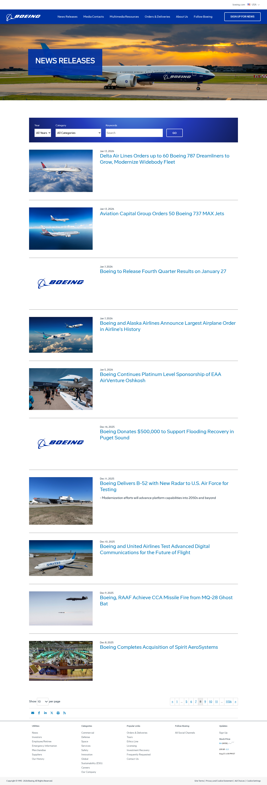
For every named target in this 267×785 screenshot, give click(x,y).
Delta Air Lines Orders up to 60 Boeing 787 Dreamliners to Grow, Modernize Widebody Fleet (164, 159)
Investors (37, 737)
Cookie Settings (253, 781)
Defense (85, 737)
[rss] (64, 713)
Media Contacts (93, 16)
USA (254, 4)
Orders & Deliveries (156, 18)
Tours (130, 737)
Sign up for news (242, 16)
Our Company (88, 772)
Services (85, 745)
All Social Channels (185, 732)
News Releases (68, 16)
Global (84, 759)
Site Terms (199, 781)
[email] (32, 713)
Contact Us (133, 759)
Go (175, 133)
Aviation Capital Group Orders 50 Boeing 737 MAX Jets (162, 214)
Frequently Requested (139, 754)
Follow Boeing (203, 16)
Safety (84, 750)
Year (37, 125)
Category (61, 125)
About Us (180, 18)
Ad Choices (240, 781)
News (35, 732)
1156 (229, 701)
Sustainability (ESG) (91, 763)
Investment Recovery (138, 750)
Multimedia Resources (123, 18)
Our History (38, 759)
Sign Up (223, 732)
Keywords (111, 125)
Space (84, 741)
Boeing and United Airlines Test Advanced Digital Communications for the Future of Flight (155, 549)
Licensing (132, 745)
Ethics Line (132, 741)
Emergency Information (44, 745)
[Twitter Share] (51, 713)
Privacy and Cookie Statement (219, 781)
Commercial (87, 732)
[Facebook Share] (39, 713)
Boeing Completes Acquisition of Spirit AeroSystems (159, 647)
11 (216, 701)
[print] (58, 713)
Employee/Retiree (41, 741)
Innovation (86, 754)
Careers (85, 767)
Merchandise (39, 750)
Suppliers (37, 754)
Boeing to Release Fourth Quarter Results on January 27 (163, 271)
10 (210, 701)
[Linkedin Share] (45, 713)
